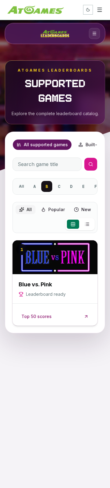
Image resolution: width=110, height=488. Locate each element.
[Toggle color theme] (88, 10)
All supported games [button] (46, 144)
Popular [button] (56, 209)
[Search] (90, 164)
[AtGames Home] (35, 9)
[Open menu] (100, 10)
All (21, 186)
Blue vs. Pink (35, 284)
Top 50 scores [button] (36, 316)
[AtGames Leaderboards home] (55, 33)
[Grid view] (73, 224)
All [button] (29, 209)
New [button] (86, 209)
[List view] (87, 224)
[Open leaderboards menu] (94, 33)
